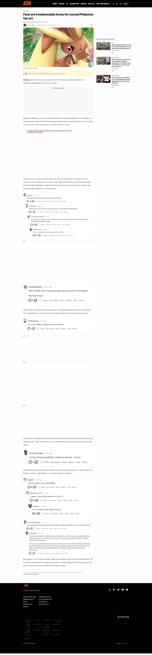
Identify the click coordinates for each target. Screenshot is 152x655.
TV (67, 4)
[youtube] (127, 589)
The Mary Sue (57, 630)
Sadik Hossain (116, 85)
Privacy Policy (27, 604)
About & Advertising (29, 597)
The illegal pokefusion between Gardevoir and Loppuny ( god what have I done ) (49, 130)
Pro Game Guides (27, 621)
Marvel (84, 4)
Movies (61, 4)
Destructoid (57, 624)
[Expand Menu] (120, 3)
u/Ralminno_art (32, 132)
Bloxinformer (56, 634)
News (55, 4)
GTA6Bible (27, 638)
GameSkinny (36, 630)
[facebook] (122, 589)
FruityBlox (45, 634)
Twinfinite (37, 620)
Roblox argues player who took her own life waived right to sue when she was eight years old (121, 46)
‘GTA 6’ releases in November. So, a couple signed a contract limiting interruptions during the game (121, 80)
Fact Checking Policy (45, 599)
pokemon (40, 132)
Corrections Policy (45, 597)
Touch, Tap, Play (26, 635)
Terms (25, 602)
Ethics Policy (43, 602)
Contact (25, 606)
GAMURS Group (125, 643)
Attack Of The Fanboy (56, 621)
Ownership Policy (28, 599)
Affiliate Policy (44, 604)
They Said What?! (103, 4)
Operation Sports (46, 631)
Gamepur (46, 620)
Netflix (91, 4)
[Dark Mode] (117, 3)
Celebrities (74, 4)
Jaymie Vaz (115, 68)
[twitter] (118, 589)
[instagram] (114, 589)
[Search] (113, 3)
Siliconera (37, 624)
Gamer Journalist (26, 631)
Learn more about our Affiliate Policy (31, 573)
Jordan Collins (116, 50)
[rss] (109, 589)
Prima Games (28, 625)
